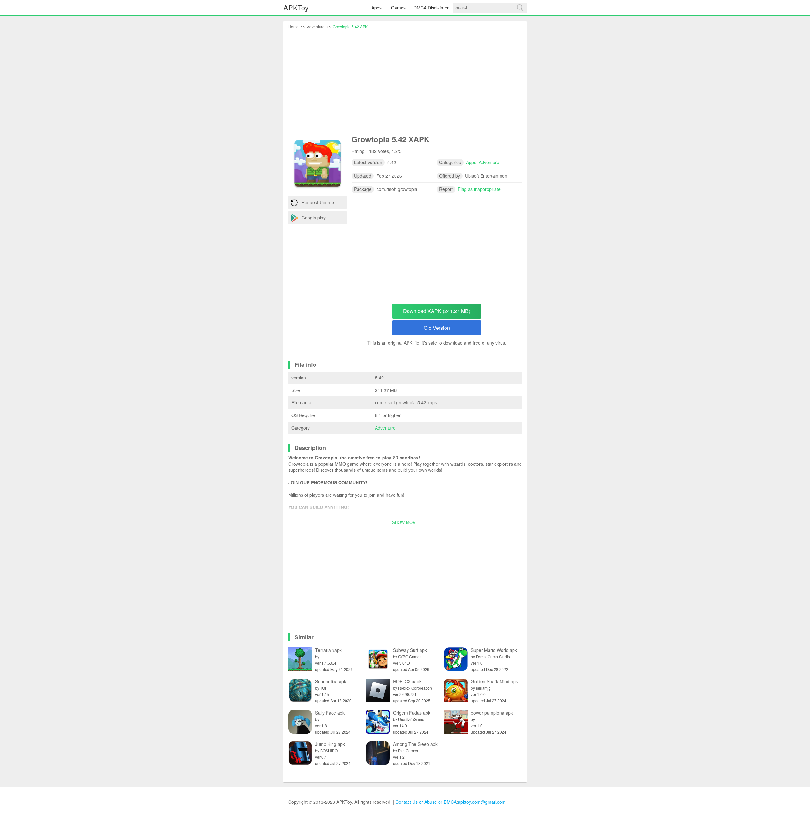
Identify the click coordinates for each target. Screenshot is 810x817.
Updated (362, 176)
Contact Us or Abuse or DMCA (426, 802)
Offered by (449, 176)
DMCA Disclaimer (431, 7)
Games (398, 7)
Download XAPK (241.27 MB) (436, 311)
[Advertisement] (405, 85)
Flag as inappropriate (479, 189)
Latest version (368, 162)
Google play (314, 217)
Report (446, 189)
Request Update (318, 202)
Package (362, 189)
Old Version (437, 327)
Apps (376, 7)
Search (519, 8)
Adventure (385, 428)
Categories (450, 162)
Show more (405, 522)
